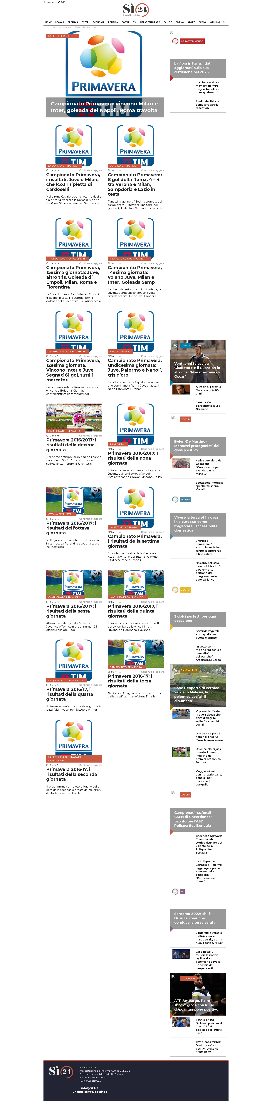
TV (134, 22)
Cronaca (73, 22)
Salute (168, 22)
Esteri (85, 22)
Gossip (125, 22)
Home (48, 22)
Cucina (202, 22)
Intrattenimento (150, 22)
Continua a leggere (90, 170)
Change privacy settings (90, 1091)
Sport (191, 22)
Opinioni (215, 22)
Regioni (59, 22)
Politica (113, 22)
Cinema (180, 22)
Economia (98, 22)
